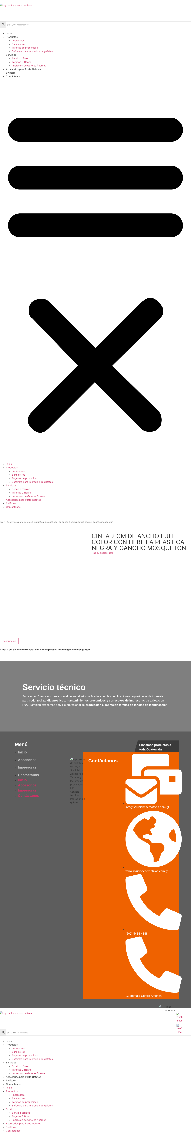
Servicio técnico (21, 58)
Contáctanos (13, 76)
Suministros (18, 44)
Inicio (9, 33)
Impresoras (18, 40)
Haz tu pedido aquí (102, 552)
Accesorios (27, 760)
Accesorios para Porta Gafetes (23, 69)
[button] (95, 270)
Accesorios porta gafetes (19, 522)
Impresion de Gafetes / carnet (29, 65)
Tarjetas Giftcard (21, 61)
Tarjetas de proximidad (25, 47)
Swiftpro (11, 72)
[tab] (9, 641)
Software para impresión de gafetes (32, 51)
